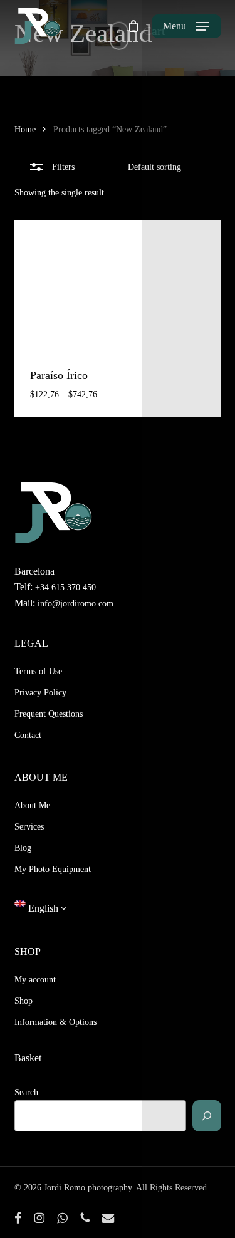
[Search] (206, 1115)
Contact (27, 735)
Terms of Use (38, 671)
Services (29, 826)
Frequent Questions (48, 714)
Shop (23, 1001)
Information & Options (55, 1022)
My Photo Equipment (52, 869)
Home (25, 129)
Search (26, 1092)
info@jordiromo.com (74, 603)
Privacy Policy (40, 692)
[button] (186, 26)
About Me (32, 805)
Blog (22, 848)
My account (35, 979)
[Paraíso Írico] (117, 285)
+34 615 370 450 (65, 587)
